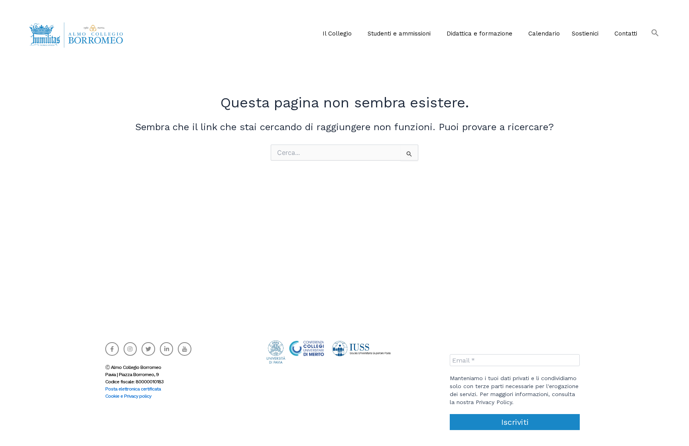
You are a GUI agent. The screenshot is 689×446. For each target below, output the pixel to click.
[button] (339, 33)
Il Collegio (337, 33)
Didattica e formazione (479, 33)
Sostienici (585, 33)
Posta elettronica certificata (133, 389)
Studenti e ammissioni (399, 33)
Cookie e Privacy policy (128, 396)
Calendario (544, 33)
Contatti (625, 33)
